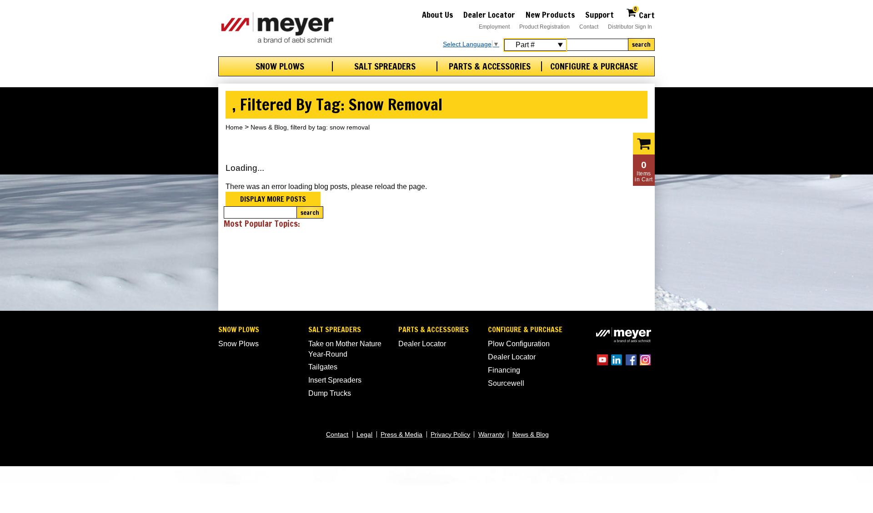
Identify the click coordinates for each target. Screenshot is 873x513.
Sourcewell (506, 383)
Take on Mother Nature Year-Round (344, 349)
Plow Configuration (519, 344)
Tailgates (322, 367)
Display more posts (273, 199)
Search (641, 44)
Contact (588, 27)
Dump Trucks (329, 393)
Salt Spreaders (385, 66)
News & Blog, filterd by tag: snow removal (310, 127)
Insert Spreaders (334, 380)
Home (234, 127)
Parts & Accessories (490, 66)
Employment (494, 27)
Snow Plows (280, 66)
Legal (364, 434)
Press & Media (401, 434)
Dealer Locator (489, 14)
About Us (437, 14)
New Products (550, 14)
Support (599, 14)
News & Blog (530, 434)
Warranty (491, 434)
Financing (504, 370)
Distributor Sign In (630, 27)
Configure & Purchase (594, 66)
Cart (644, 14)
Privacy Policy (450, 434)
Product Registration (544, 27)
